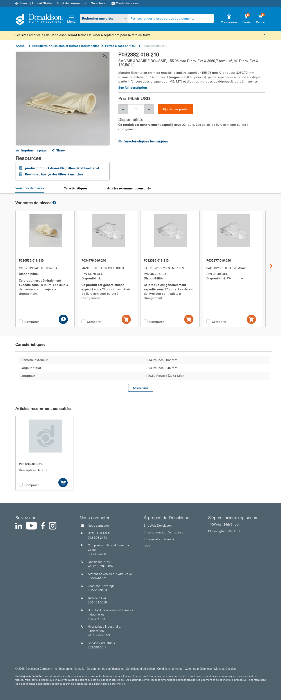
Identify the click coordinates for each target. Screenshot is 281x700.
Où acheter (99, 3)
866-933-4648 (97, 554)
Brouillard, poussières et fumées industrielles (65, 46)
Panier (260, 22)
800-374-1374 (97, 578)
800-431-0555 (97, 602)
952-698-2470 (97, 538)
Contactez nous (127, 3)
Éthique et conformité (159, 539)
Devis (246, 22)
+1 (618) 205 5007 (100, 566)
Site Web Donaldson (158, 526)
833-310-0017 (97, 647)
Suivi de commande (71, 3)
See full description (132, 88)
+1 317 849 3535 (100, 635)
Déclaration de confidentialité (105, 668)
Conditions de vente (169, 668)
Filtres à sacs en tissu (121, 46)
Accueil (21, 46)
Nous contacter (98, 526)
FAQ (147, 546)
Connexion (229, 22)
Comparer (31, 322)
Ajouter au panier (176, 109)
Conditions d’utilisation (140, 668)
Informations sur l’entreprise (163, 532)
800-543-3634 (97, 590)
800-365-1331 (97, 619)
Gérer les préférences (198, 668)
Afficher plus (140, 387)
